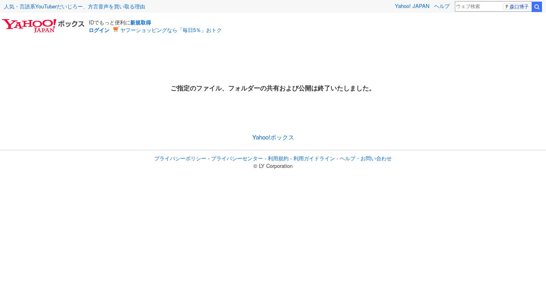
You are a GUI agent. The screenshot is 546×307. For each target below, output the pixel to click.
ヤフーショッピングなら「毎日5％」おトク (171, 30)
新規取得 (140, 22)
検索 (537, 7)
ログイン (99, 30)
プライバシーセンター (237, 158)
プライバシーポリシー (180, 158)
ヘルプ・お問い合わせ (366, 158)
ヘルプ (442, 6)
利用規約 (278, 158)
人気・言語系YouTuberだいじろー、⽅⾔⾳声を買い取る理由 (74, 6)
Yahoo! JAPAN (412, 6)
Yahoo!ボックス (273, 137)
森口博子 (519, 6)
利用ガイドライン (314, 158)
